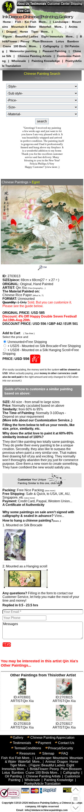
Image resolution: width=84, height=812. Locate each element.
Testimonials (22, 743)
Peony (25, 41)
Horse (24, 31)
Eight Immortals (52, 36)
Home (7, 21)
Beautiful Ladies (26, 36)
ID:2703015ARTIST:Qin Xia (64, 699)
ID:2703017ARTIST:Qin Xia (64, 725)
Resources (27, 753)
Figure (7, 36)
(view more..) (52, 166)
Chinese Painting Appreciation (52, 737)
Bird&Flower (39, 769)
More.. (43, 21)
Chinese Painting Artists (34, 56)
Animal (50, 761)
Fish (18, 21)
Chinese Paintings (15, 182)
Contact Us (66, 743)
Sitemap (48, 753)
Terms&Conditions (27, 748)
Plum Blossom (43, 41)
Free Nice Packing (36, 490)
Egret (36, 182)
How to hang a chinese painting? (31, 520)
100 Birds (20, 46)
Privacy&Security (60, 748)
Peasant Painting (54, 51)
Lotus (60, 41)
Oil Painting (13, 776)
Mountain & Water (23, 26)
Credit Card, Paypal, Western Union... (45, 501)
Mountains (60, 758)
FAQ (64, 753)
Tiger (34, 31)
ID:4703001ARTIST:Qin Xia (22, 699)
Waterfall (45, 26)
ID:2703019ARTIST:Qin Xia (22, 725)
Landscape (61, 21)
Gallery (18, 737)
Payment (44, 743)
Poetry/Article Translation (42, 783)
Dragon (11, 31)
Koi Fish (30, 21)
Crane (7, 46)
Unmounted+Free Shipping (27, 342)
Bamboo (73, 41)
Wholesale (18, 61)
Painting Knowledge (46, 61)
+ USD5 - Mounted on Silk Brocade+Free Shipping (44, 346)
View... (38, 514)
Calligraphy (51, 46)
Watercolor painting (23, 51)
